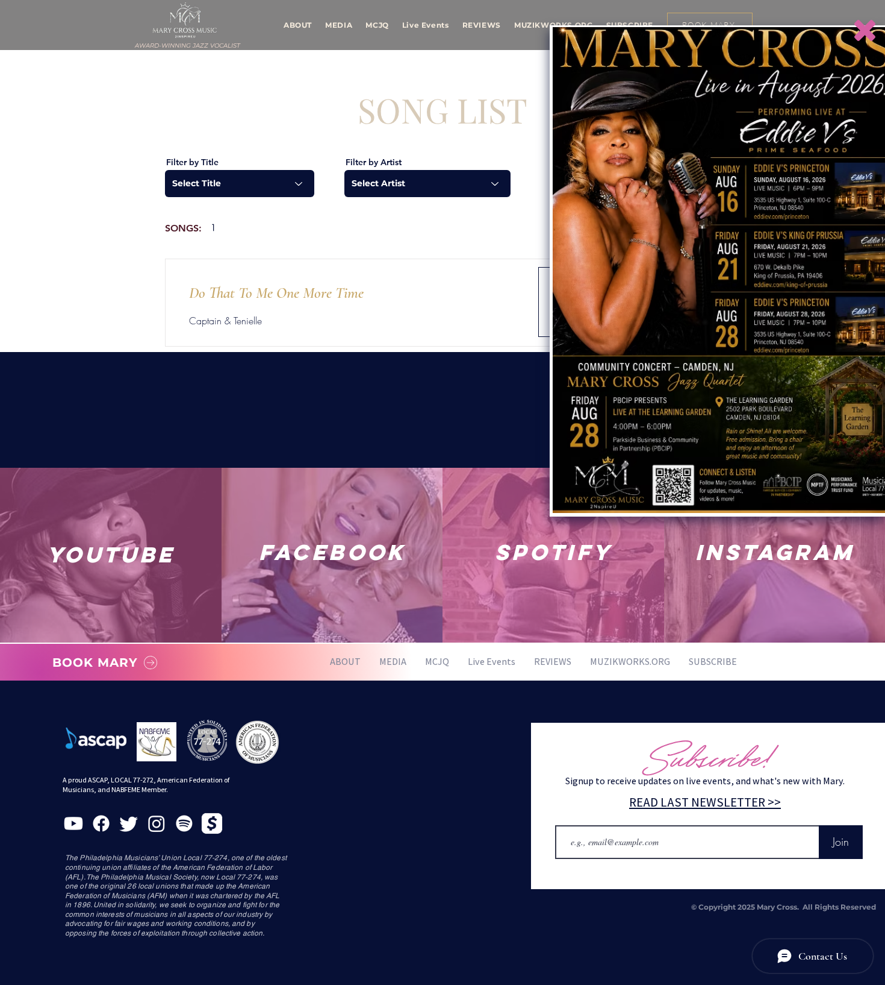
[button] (864, 30)
